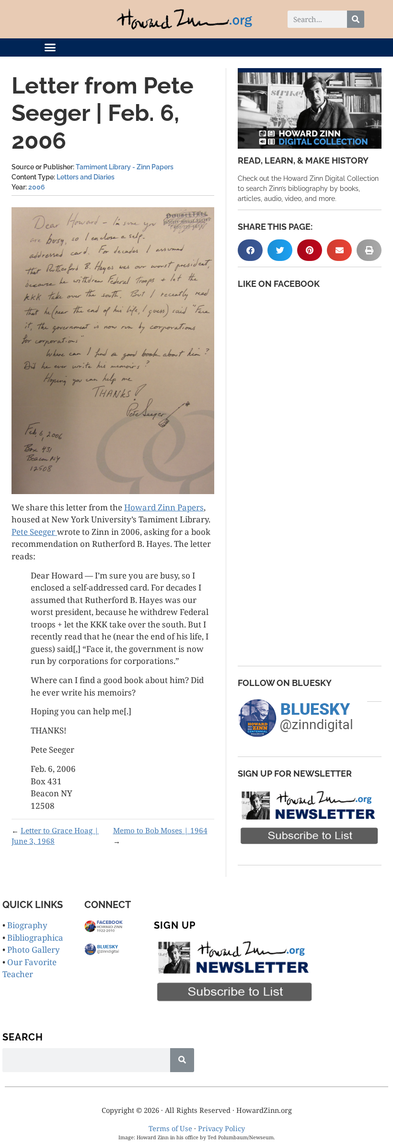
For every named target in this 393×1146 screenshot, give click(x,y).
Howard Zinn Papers (164, 507)
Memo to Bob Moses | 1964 (160, 830)
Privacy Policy (221, 1128)
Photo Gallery (33, 949)
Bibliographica (35, 937)
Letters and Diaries (86, 177)
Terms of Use (170, 1128)
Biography (27, 925)
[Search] (355, 19)
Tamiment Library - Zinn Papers (124, 167)
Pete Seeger (34, 531)
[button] (50, 47)
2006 (36, 187)
